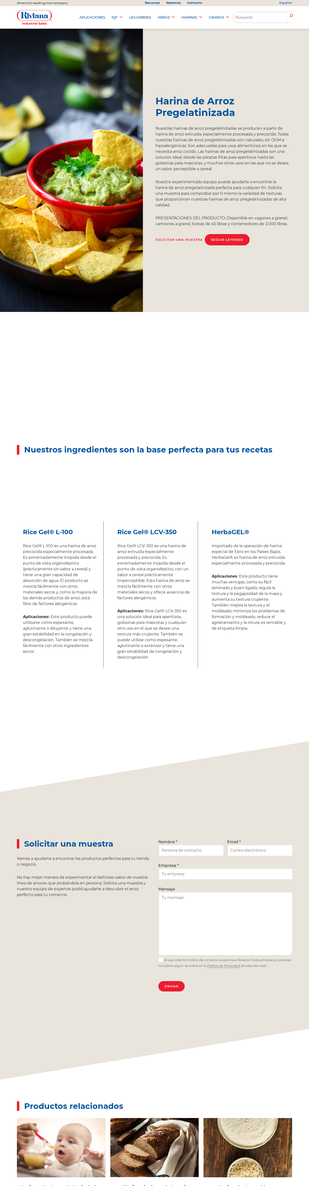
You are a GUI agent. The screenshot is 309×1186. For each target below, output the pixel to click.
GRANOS (216, 17)
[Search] (291, 16)
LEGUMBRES (140, 17)
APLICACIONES (92, 17)
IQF (115, 17)
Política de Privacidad (223, 966)
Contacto (194, 3)
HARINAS (189, 17)
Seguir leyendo (227, 240)
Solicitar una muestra (179, 240)
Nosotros (173, 3)
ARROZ (164, 17)
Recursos (152, 3)
